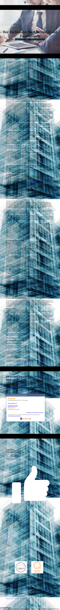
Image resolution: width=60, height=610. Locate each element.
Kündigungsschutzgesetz (34, 182)
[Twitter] (7, 536)
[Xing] (7, 540)
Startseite (7, 598)
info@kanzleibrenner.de (15, 459)
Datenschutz (16, 598)
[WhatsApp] (7, 532)
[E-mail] (7, 530)
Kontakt (11, 598)
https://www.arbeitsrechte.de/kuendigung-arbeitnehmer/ (21, 361)
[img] (30, 2)
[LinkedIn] (7, 538)
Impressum (22, 598)
